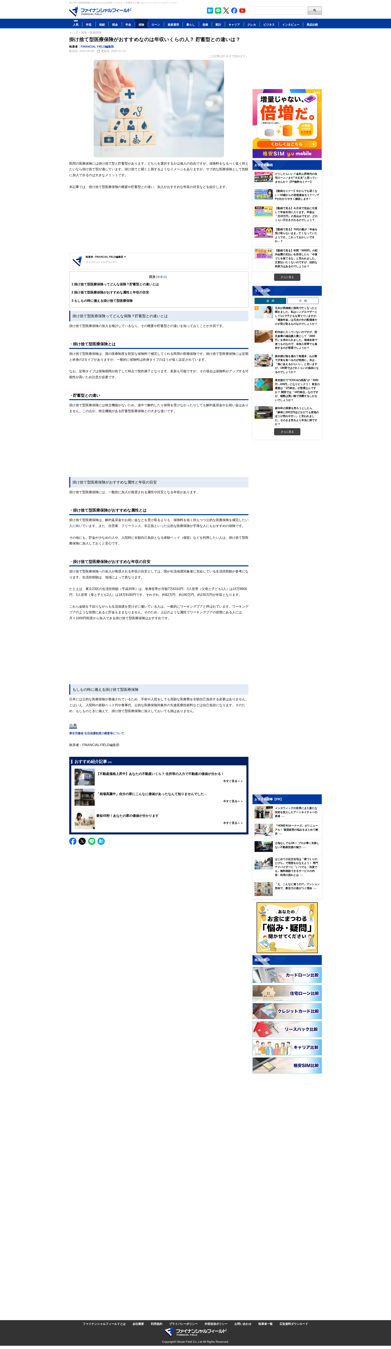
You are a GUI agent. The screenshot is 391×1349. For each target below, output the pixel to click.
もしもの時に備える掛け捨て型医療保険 (102, 300)
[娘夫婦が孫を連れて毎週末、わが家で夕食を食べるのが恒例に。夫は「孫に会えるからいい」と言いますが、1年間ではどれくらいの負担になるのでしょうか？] (264, 360)
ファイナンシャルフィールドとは (104, 1323)
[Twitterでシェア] (82, 841)
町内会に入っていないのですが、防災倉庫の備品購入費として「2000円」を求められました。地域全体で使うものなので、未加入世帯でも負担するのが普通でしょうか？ (296, 340)
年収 (89, 24)
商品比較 (312, 24)
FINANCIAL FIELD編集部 (97, 46)
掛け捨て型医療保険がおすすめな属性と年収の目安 (110, 292)
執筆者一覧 (265, 1323)
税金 (115, 24)
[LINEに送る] (91, 841)
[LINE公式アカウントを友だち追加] (218, 11)
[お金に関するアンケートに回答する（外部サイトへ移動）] (287, 927)
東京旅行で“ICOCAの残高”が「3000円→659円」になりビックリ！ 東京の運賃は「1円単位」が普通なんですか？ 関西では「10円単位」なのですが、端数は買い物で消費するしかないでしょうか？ (297, 390)
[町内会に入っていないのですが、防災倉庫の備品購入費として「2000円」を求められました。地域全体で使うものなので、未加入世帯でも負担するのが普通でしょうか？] (264, 336)
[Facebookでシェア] (72, 841)
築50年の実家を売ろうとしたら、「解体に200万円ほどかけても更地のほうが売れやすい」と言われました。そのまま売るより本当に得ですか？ (297, 416)
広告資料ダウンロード (294, 1323)
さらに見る (287, 277)
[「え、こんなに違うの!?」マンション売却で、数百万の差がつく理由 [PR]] (288, 895)
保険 (141, 24)
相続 (102, 24)
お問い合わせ (243, 1323)
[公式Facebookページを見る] (234, 11)
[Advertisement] (158, 221)
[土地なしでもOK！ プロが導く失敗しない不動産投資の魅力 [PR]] (288, 850)
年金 (128, 24)
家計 (218, 24)
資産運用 (173, 24)
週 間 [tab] (270, 301)
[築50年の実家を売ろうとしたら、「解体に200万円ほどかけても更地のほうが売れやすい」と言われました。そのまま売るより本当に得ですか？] (264, 412)
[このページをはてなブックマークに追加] (210, 11)
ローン (156, 24)
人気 (76, 24)
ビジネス (269, 24)
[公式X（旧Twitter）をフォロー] (226, 11)
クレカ (251, 24)
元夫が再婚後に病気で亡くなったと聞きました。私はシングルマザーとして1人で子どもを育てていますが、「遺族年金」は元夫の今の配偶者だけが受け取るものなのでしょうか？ (297, 316)
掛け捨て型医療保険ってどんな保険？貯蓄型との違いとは (115, 284)
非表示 (161, 276)
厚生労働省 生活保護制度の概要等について (96, 733)
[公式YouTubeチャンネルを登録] (242, 11)
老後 (205, 24)
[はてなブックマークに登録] (101, 841)
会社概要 (138, 1323)
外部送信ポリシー (216, 1323)
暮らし (190, 24)
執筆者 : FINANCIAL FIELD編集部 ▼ (106, 257)
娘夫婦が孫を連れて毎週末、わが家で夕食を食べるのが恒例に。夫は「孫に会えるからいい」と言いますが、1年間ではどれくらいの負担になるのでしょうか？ (297, 364)
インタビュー (290, 24)
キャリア (234, 24)
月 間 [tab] (303, 301)
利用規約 (156, 1323)
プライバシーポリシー (183, 1323)
